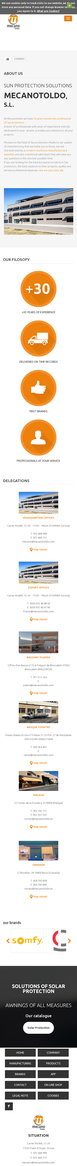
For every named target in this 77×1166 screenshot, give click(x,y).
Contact (20, 1084)
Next (69, 941)
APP (53, 1074)
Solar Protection (38, 1027)
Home (20, 1052)
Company (19, 59)
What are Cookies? (48, 11)
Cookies (53, 1095)
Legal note (20, 1095)
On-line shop (53, 1084)
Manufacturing (20, 1063)
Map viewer (40, 549)
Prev (8, 941)
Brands (20, 1074)
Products (53, 1063)
